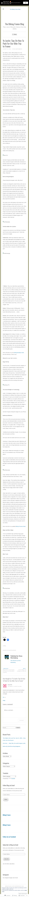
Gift (25, 2)
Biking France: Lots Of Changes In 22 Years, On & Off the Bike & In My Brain (8, 670)
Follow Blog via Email (9, 785)
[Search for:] (9, 727)
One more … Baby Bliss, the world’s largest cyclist (14, 743)
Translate (13, 778)
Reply (4, 700)
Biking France (7, 815)
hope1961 (10, 684)
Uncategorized (12, 650)
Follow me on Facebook (9, 837)
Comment (21, 720)
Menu (15, 34)
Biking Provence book (20, 526)
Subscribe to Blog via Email (10, 845)
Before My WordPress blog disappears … (12, 746)
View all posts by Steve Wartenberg (15, 661)
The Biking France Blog (14, 24)
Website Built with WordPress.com (14, 886)
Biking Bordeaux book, (19, 352)
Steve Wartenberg (17, 49)
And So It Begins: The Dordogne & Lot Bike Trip (21, 670)
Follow (5, 799)
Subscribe (6, 859)
